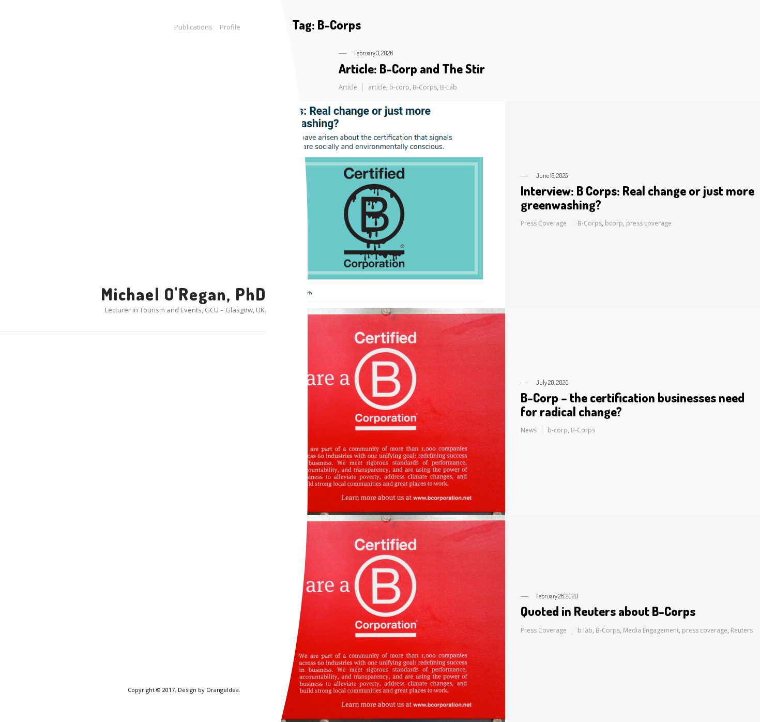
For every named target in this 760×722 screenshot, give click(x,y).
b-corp (399, 87)
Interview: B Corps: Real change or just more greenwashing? (637, 197)
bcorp (614, 223)
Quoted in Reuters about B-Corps (608, 611)
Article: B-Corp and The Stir (412, 69)
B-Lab (448, 87)
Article (348, 87)
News (529, 430)
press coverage (649, 223)
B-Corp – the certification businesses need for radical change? (632, 404)
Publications (193, 27)
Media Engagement (651, 630)
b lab (584, 630)
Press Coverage (544, 223)
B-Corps (425, 87)
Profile (230, 27)
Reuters (742, 630)
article (377, 87)
